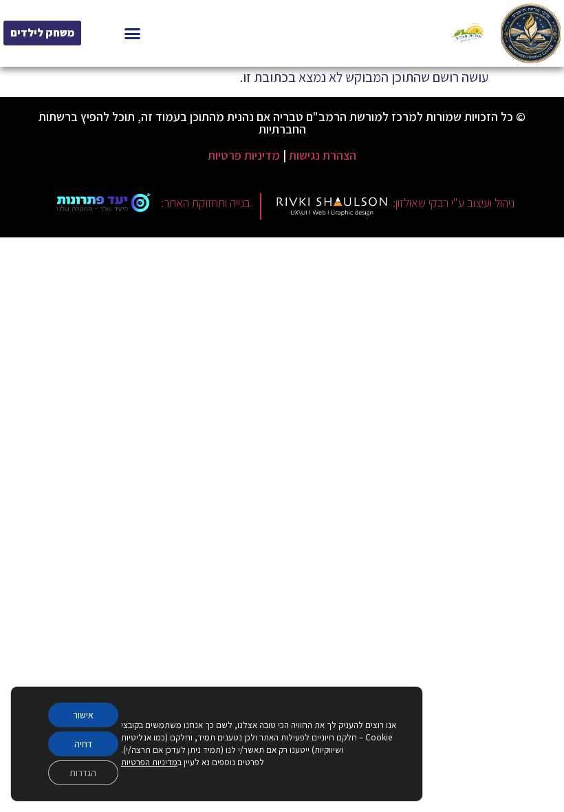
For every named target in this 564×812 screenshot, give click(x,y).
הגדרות (82, 773)
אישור (83, 715)
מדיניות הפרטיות (149, 762)
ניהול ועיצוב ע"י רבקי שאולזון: (453, 203)
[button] (132, 34)
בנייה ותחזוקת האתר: (205, 203)
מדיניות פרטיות (244, 155)
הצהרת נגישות (322, 155)
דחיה (83, 744)
